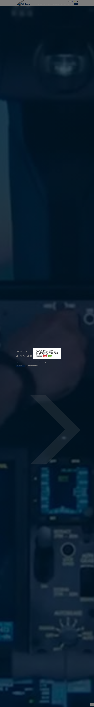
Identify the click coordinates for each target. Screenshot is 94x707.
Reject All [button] (45, 356)
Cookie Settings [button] (39, 356)
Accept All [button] (50, 356)
